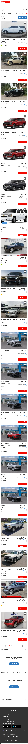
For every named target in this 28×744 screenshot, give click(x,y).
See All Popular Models (8, 721)
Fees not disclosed (21, 71)
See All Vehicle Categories (9, 723)
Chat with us (5, 716)
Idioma (6, 730)
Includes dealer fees (21, 40)
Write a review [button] (14, 663)
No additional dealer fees (21, 538)
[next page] (22, 645)
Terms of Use (5, 734)
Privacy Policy (12, 734)
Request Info (22, 48)
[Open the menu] (26, 2)
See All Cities (6, 719)
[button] (23, 9)
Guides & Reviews (19, 714)
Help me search (22, 17)
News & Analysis (6, 714)
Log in (23, 730)
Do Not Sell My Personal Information (10, 736)
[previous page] (6, 645)
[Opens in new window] (7, 726)
